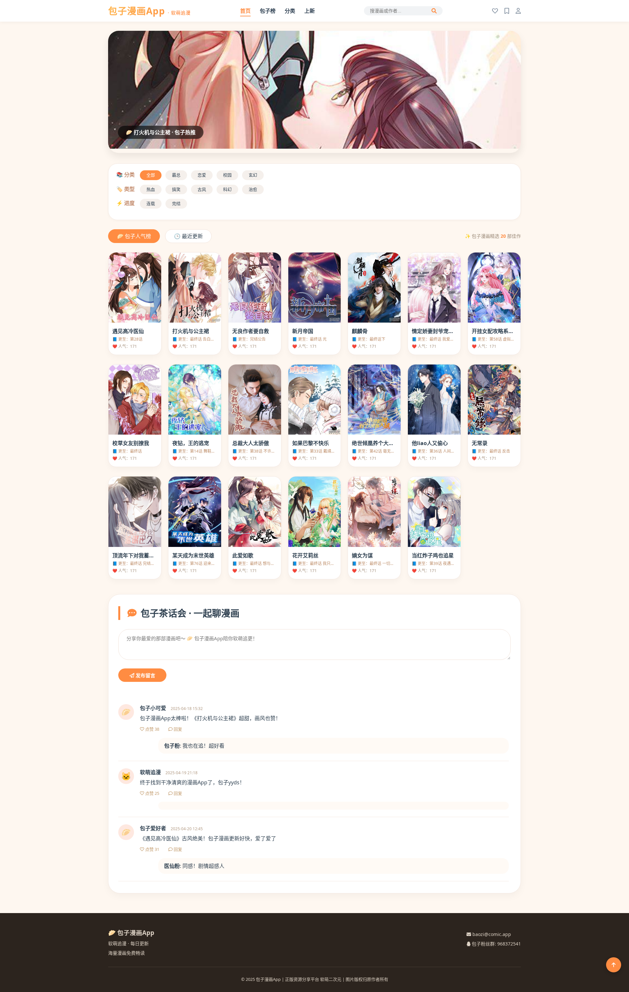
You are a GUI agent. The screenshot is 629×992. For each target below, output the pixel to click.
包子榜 (268, 10)
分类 (290, 10)
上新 (309, 10)
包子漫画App (149, 11)
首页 (245, 10)
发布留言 (144, 675)
